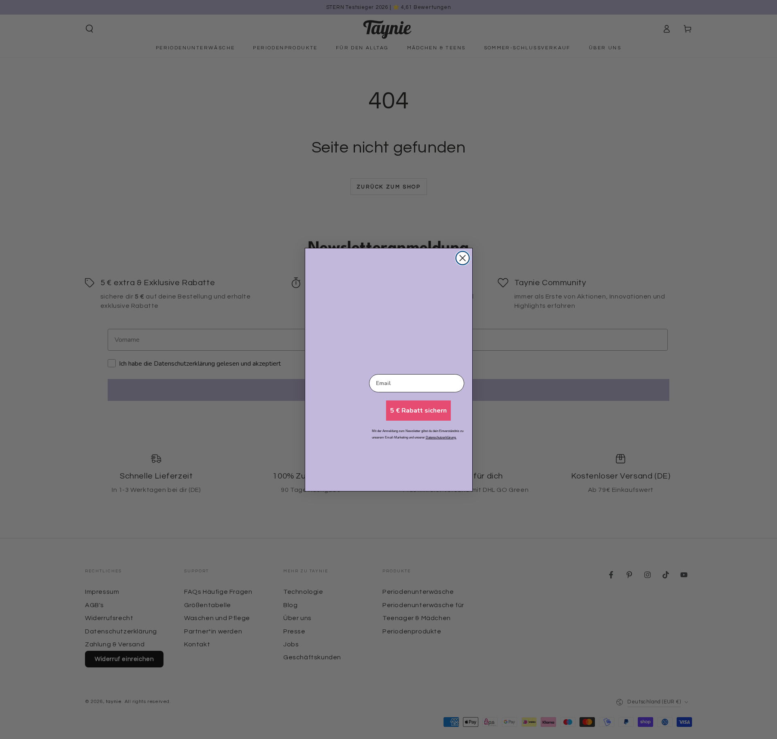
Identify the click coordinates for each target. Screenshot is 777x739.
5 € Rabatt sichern (418, 410)
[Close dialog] (462, 258)
